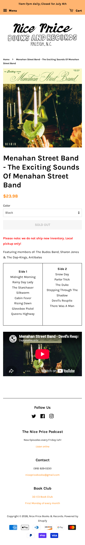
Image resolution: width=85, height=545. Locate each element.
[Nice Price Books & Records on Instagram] (51, 417)
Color (6, 205)
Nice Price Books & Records (46, 516)
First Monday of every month (42, 503)
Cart (78, 10)
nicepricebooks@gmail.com (42, 474)
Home (6, 59)
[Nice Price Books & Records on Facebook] (42, 417)
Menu (12, 10)
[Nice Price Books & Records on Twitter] (34, 417)
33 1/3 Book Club (42, 496)
